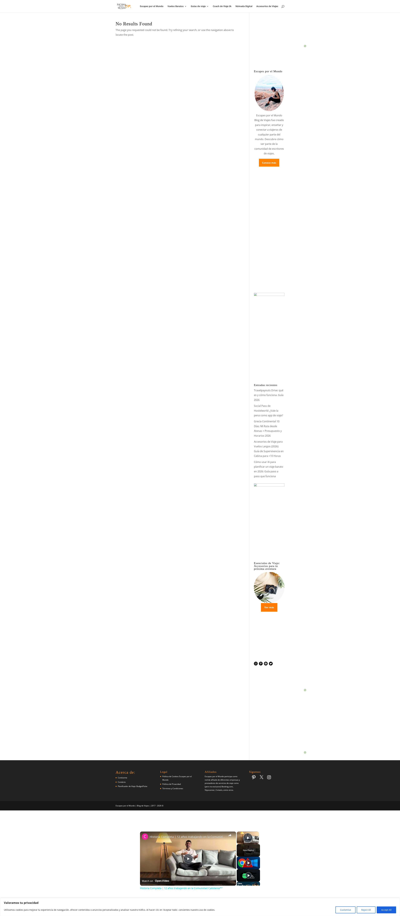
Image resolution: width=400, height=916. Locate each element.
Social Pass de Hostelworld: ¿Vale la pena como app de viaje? (268, 410)
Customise (345, 909)
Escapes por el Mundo (151, 6)
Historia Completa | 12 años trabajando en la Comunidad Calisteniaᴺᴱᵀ (187, 837)
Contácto (122, 782)
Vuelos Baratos (176, 6)
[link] (145, 836)
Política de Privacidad (171, 784)
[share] (230, 835)
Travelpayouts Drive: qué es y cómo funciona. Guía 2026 (268, 395)
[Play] (248, 863)
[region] (200, 907)
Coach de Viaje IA (222, 6)
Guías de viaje (198, 6)
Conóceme (122, 777)
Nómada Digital (243, 6)
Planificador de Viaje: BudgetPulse (132, 786)
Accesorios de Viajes (267, 6)
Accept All (386, 909)
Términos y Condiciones (172, 788)
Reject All (366, 909)
